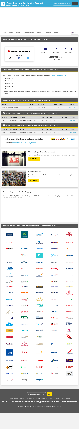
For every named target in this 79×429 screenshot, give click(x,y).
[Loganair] (54, 324)
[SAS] (9, 352)
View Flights (72, 107)
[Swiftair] (24, 360)
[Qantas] (69, 336)
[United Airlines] (9, 373)
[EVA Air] (69, 299)
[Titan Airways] (9, 366)
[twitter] (28, 58)
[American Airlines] (54, 262)
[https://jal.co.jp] (10, 58)
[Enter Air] (9, 299)
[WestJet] (39, 379)
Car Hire (18, 32)
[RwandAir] (54, 344)
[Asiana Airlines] (69, 262)
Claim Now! (34, 159)
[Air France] (54, 248)
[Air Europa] (39, 248)
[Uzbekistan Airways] (24, 373)
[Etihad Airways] (39, 299)
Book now (33, 180)
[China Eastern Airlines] (9, 286)
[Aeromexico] (54, 235)
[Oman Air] (24, 336)
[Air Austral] (39, 242)
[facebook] (19, 58)
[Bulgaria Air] (24, 281)
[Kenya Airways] (69, 317)
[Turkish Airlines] (54, 367)
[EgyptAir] (39, 292)
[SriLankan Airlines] (69, 352)
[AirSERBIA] (9, 262)
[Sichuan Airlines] (24, 352)
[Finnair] (9, 305)
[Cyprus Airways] (69, 286)
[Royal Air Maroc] (24, 343)
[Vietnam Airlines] (39, 373)
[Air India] (69, 248)
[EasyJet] (24, 292)
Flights (11, 32)
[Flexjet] (24, 305)
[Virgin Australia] (54, 373)
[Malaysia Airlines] (39, 330)
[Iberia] (69, 311)
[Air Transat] (54, 255)
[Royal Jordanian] (39, 344)
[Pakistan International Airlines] (39, 336)
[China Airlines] (69, 281)
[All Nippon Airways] (39, 262)
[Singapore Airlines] (39, 352)
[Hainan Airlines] (24, 311)
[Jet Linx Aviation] (39, 317)
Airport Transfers (29, 32)
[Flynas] (39, 305)
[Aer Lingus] (24, 234)
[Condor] (39, 286)
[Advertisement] (39, 19)
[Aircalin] (69, 255)
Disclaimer (56, 398)
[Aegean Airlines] (9, 234)
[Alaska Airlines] (24, 262)
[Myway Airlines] (69, 330)
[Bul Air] (9, 281)
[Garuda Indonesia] (54, 305)
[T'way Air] (69, 366)
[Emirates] (69, 292)
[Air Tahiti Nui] (39, 255)
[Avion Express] (69, 268)
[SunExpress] (9, 360)
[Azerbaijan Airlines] (9, 274)
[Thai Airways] (69, 360)
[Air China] (9, 248)
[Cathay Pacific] (39, 281)
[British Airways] (54, 275)
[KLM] (9, 323)
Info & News (48, 32)
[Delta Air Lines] (9, 292)
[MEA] (54, 330)
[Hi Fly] (54, 311)
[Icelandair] (9, 317)
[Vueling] (24, 379)
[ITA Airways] (24, 317)
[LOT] (69, 323)
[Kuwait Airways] (39, 323)
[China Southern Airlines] (24, 286)
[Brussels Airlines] (69, 275)
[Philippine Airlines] (54, 336)
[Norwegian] (9, 336)
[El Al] (54, 292)
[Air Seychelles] (24, 255)
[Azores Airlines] (24, 275)
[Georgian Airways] (69, 305)
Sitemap (68, 398)
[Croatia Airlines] (54, 286)
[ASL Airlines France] (9, 268)
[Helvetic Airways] (39, 311)
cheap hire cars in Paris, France (24, 143)
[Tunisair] (39, 367)
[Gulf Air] (9, 311)
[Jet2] (54, 317)
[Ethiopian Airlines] (24, 299)
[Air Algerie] (69, 234)
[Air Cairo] (54, 242)
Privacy (63, 398)
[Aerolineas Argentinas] (39, 234)
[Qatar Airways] (9, 343)
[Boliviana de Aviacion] (39, 274)
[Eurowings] (54, 299)
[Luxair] (24, 330)
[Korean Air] (24, 324)
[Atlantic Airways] (24, 268)
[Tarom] (54, 360)
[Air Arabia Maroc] (24, 242)
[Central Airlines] (54, 281)
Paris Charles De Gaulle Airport (24, 4)
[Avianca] (54, 268)
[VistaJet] (69, 373)
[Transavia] (24, 367)
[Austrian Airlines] (39, 268)
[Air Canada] (69, 242)
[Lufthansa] (9, 330)
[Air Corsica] (24, 248)
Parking (39, 32)
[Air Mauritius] (9, 255)
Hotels (56, 32)
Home (4, 32)
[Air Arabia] (9, 242)
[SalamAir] (69, 344)
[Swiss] (39, 360)
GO (75, 3)
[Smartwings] (54, 352)
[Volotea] (9, 379)
